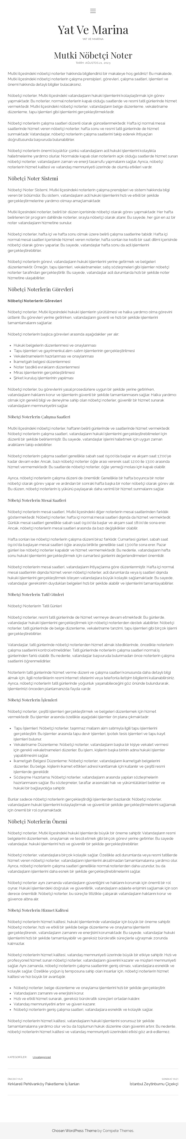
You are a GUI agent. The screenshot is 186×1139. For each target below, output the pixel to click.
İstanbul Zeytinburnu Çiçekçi (154, 1084)
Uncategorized (42, 1057)
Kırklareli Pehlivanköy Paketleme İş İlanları (43, 1084)
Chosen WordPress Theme (74, 1131)
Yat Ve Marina (93, 29)
